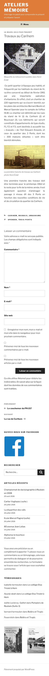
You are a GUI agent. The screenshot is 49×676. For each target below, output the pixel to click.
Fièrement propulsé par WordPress (19, 669)
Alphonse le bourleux (14, 535)
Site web (8, 315)
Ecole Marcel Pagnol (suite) (17, 518)
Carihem (12, 216)
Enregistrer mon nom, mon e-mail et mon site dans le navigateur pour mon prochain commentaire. (23, 333)
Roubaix (23, 216)
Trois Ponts (25, 220)
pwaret (28, 32)
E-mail (8, 301)
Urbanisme (35, 216)
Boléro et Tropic (35, 612)
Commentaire (11, 249)
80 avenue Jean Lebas (14, 526)
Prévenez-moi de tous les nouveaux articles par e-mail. (21, 361)
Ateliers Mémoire (16, 7)
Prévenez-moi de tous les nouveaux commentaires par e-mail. (21, 348)
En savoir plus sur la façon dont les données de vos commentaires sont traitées (23, 385)
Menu (26, 24)
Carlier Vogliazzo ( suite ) (15, 501)
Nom (7, 287)
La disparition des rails (15, 510)
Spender (12, 220)
